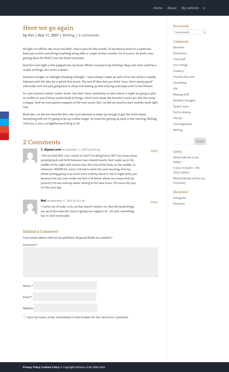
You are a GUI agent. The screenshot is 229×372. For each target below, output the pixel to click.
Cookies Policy (50, 367)
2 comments (88, 35)
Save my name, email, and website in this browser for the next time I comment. (77, 317)
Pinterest (179, 203)
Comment (30, 245)
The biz (177, 118)
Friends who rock (184, 76)
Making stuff (181, 94)
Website (28, 308)
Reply (154, 150)
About (172, 8)
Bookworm (180, 53)
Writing (68, 35)
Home (158, 8)
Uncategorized (182, 124)
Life (175, 88)
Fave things (180, 65)
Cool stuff (179, 59)
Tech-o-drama (182, 112)
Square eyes (181, 106)
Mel (31, 35)
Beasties (178, 47)
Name (28, 285)
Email (27, 297)
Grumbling (179, 82)
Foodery (178, 71)
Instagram (179, 197)
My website (190, 8)
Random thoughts (184, 100)
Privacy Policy (31, 367)
